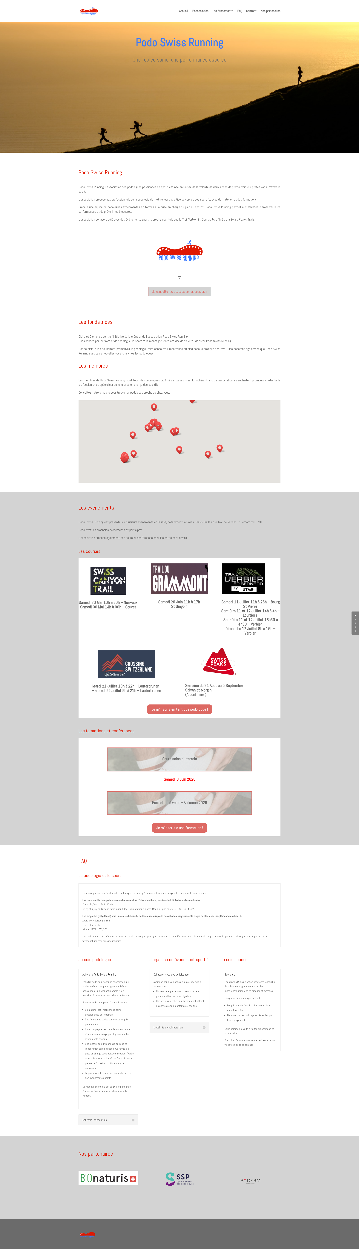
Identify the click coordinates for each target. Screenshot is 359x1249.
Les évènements (223, 11)
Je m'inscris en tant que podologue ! (179, 709)
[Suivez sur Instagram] (179, 278)
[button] (149, 428)
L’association (200, 11)
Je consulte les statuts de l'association (179, 291)
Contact (251, 11)
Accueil (183, 11)
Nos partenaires (270, 11)
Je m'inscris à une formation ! (179, 827)
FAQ (239, 11)
